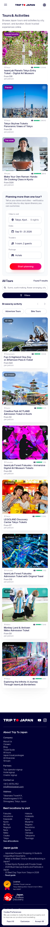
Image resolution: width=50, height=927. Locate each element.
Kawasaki (7, 819)
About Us (7, 741)
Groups (6, 760)
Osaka (6, 835)
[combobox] (25, 255)
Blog (5, 747)
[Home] (25, 5)
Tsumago (29, 838)
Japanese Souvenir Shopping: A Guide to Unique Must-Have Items (22, 854)
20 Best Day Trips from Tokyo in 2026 (22, 872)
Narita (28, 830)
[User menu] (44, 5)
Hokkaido (29, 816)
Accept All (39, 921)
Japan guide (10, 847)
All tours (7, 752)
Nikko (5, 832)
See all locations (10, 841)
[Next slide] (45, 304)
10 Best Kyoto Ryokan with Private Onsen (23, 864)
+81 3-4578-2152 (11, 784)
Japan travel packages (13, 755)
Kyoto (6, 821)
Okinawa (29, 832)
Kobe (27, 819)
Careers (7, 744)
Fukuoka (7, 813)
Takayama (30, 835)
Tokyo (6, 838)
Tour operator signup (12, 769)
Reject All (10, 921)
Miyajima (29, 821)
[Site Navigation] (5, 5)
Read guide (10, 875)
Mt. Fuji (6, 824)
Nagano (28, 824)
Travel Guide (9, 749)
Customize (25, 921)
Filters (27, 295)
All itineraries (9, 758)
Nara (5, 830)
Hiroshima (8, 816)
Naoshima (30, 827)
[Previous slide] (38, 304)
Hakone (28, 813)
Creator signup (10, 775)
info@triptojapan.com (13, 786)
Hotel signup (9, 772)
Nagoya (7, 827)
